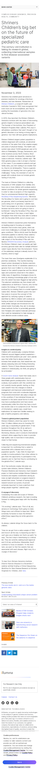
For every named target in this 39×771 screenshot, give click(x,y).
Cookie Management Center (14, 750)
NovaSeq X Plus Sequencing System (15, 197)
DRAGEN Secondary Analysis (17, 242)
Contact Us (13, 697)
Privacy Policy (12, 755)
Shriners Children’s (8, 104)
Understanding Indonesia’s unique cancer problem (19, 595)
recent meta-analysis (10, 376)
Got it (19, 762)
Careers (4, 697)
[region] (19, 751)
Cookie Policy (27, 753)
